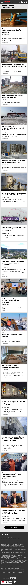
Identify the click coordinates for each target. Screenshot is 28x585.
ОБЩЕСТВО (5, 42)
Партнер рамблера (6, 578)
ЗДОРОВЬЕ (4, 310)
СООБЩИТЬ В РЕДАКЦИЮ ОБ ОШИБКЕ (11, 539)
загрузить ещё (14, 527)
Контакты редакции (7, 537)
